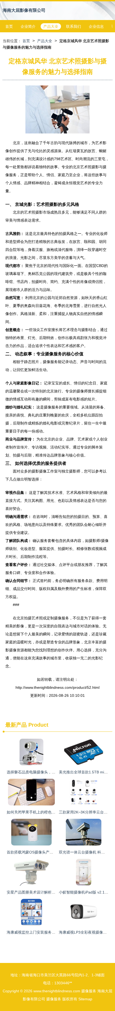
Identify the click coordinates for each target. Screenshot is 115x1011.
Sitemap (85, 999)
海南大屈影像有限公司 (24, 10)
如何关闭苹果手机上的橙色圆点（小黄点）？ (44, 812)
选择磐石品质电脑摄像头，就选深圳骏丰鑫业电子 (48, 772)
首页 (9, 26)
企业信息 (96, 26)
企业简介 (28, 26)
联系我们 (73, 26)
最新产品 (16, 725)
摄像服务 (88, 991)
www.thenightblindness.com (56, 991)
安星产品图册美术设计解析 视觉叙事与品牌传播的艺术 (52, 892)
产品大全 (50, 26)
